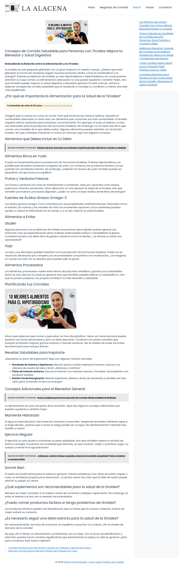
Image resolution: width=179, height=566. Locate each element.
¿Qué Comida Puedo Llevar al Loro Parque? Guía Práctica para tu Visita (155, 66)
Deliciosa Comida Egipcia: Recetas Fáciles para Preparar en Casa (42, 550)
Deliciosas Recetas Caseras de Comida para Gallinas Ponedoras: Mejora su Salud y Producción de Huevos (156, 53)
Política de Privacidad (75, 562)
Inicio (91, 7)
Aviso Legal (95, 562)
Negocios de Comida (114, 7)
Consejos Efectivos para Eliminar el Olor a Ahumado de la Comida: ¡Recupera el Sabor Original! (156, 79)
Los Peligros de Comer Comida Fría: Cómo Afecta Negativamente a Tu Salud (155, 25)
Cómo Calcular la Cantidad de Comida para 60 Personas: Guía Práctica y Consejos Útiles (156, 38)
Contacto (165, 7)
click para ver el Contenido (57, 105)
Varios (150, 7)
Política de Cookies (113, 562)
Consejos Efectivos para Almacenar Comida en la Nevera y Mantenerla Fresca (49, 547)
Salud (137, 7)
